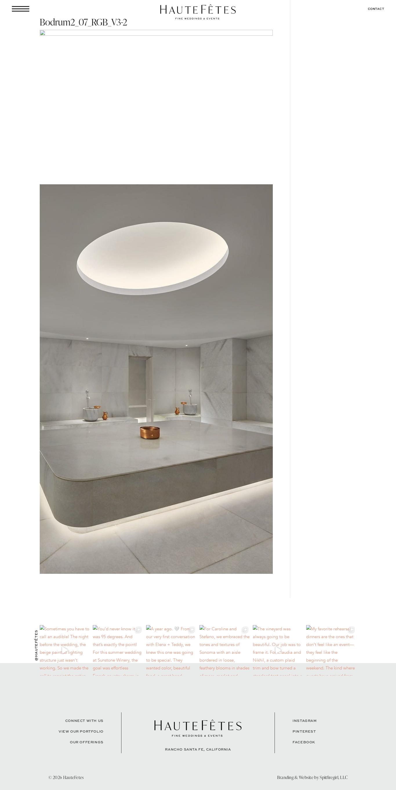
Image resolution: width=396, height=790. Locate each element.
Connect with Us (84, 720)
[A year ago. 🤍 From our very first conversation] (171, 650)
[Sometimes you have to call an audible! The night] (65, 650)
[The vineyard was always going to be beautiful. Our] (278, 650)
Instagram (305, 720)
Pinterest (304, 731)
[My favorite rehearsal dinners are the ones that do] (331, 650)
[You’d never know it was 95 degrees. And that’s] (118, 650)
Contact (376, 9)
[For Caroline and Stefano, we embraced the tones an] (224, 650)
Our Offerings (86, 742)
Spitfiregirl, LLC (334, 777)
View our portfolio (81, 731)
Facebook (304, 742)
